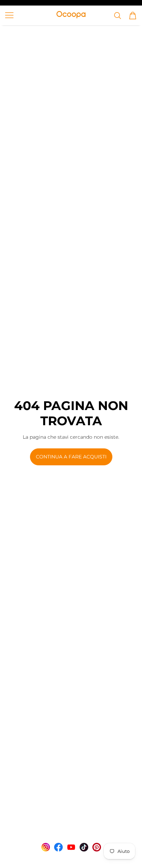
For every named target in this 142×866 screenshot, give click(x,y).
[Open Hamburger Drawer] (9, 15)
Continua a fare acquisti (71, 457)
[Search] (117, 15)
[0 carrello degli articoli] (133, 15)
